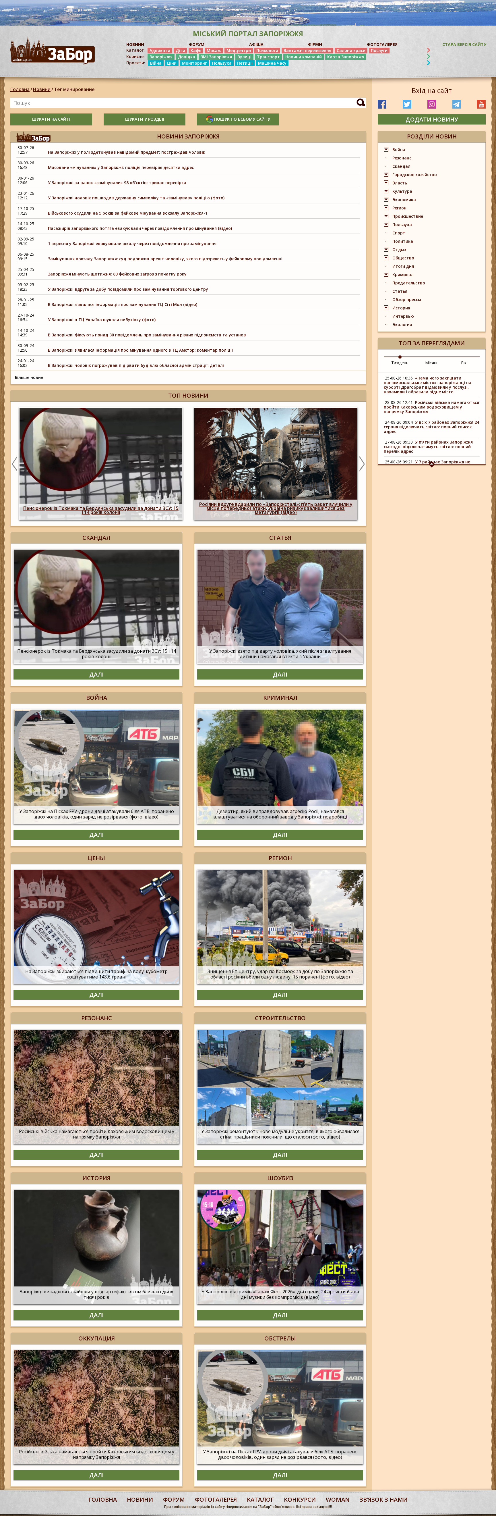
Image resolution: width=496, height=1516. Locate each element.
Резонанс (401, 158)
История (401, 308)
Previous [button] (14, 463)
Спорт (398, 233)
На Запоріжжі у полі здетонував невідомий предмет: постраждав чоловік (126, 152)
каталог (260, 1499)
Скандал (401, 166)
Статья (399, 291)
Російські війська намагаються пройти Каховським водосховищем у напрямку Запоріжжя (431, 407)
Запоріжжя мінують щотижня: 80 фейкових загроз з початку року (117, 274)
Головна (20, 89)
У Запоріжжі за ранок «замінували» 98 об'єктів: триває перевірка (117, 182)
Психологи (267, 50)
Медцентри (238, 50)
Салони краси (351, 50)
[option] (121, 464)
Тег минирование (74, 89)
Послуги (379, 50)
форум (174, 1499)
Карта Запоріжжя (345, 56)
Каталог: (135, 50)
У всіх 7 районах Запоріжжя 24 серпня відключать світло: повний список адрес (431, 426)
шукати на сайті (51, 119)
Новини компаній (303, 56)
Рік (463, 362)
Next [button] (362, 463)
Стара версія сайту (464, 44)
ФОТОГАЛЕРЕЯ (382, 44)
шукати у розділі (144, 119)
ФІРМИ (315, 44)
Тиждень (399, 362)
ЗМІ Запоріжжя (216, 56)
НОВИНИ (135, 44)
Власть (399, 183)
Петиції (245, 63)
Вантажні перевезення (307, 50)
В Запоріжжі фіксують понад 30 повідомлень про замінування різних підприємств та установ (147, 335)
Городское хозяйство (414, 174)
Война (398, 149)
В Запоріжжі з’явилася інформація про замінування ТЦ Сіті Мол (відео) (122, 304)
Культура (402, 191)
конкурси (300, 1499)
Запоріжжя (161, 56)
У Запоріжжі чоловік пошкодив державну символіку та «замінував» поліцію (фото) (136, 198)
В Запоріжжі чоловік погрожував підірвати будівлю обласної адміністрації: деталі (136, 365)
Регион (399, 208)
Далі (96, 674)
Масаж (214, 50)
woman (338, 1499)
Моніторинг (194, 63)
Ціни (172, 63)
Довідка (186, 56)
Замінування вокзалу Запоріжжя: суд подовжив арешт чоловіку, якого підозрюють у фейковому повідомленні (165, 258)
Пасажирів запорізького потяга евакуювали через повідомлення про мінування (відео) (140, 228)
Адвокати (160, 50)
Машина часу (272, 63)
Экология (402, 324)
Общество (403, 258)
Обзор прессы (406, 299)
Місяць (432, 362)
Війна (156, 63)
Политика (402, 241)
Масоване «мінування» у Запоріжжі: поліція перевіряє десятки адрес (121, 167)
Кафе (196, 50)
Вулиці (244, 56)
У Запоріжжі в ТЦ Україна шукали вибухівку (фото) (102, 319)
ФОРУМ (196, 44)
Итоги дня (403, 266)
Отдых (399, 249)
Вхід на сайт (432, 90)
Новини (42, 89)
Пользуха (222, 63)
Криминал (403, 274)
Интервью (403, 316)
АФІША (256, 44)
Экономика (404, 199)
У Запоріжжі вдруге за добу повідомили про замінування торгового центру (128, 289)
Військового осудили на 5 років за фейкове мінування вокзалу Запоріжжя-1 (128, 213)
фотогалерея (216, 1499)
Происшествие (407, 216)
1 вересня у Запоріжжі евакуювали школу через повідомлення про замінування (132, 243)
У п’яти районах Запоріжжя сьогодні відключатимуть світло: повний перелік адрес (428, 446)
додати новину (432, 119)
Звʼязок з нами (384, 1499)
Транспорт (268, 56)
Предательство (408, 283)
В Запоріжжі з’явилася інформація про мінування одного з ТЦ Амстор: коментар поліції (140, 350)
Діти (180, 50)
